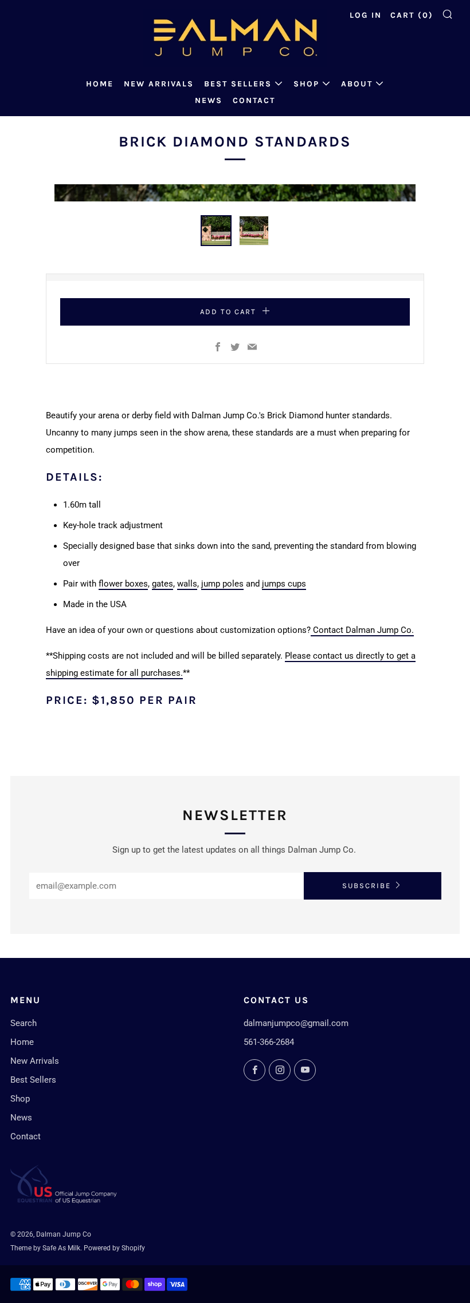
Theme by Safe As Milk (45, 1248)
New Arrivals (159, 84)
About (357, 84)
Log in (366, 15)
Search (23, 1023)
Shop (306, 84)
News (208, 100)
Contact (254, 100)
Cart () (411, 15)
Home (99, 84)
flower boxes (123, 584)
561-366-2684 (269, 1042)
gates (162, 584)
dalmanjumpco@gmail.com (296, 1023)
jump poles (222, 584)
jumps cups (284, 584)
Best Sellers (238, 84)
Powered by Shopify (114, 1248)
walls (187, 584)
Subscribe (366, 885)
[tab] (216, 230)
